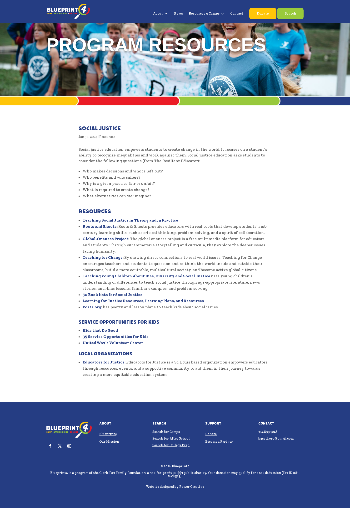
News (178, 14)
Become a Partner (219, 442)
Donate (263, 13)
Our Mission (109, 442)
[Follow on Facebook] (50, 446)
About (158, 14)
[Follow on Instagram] (69, 446)
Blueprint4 (108, 434)
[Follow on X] (60, 446)
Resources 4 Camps (204, 14)
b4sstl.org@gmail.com (276, 438)
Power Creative (191, 487)
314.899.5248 (268, 432)
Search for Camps (166, 432)
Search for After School (171, 438)
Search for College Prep (171, 445)
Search (290, 13)
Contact (236, 14)
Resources (107, 137)
